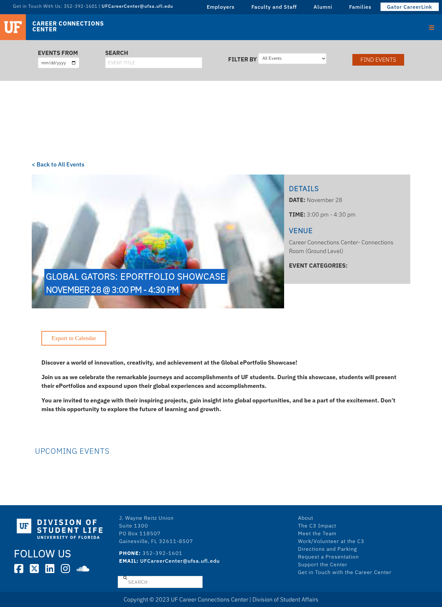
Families (360, 7)
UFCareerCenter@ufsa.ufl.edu (180, 561)
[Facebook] (19, 568)
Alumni (323, 7)
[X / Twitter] (34, 568)
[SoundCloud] (83, 568)
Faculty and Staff (274, 7)
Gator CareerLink (409, 7)
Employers (221, 7)
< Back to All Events (58, 164)
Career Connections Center (68, 26)
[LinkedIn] (50, 568)
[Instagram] (65, 568)
